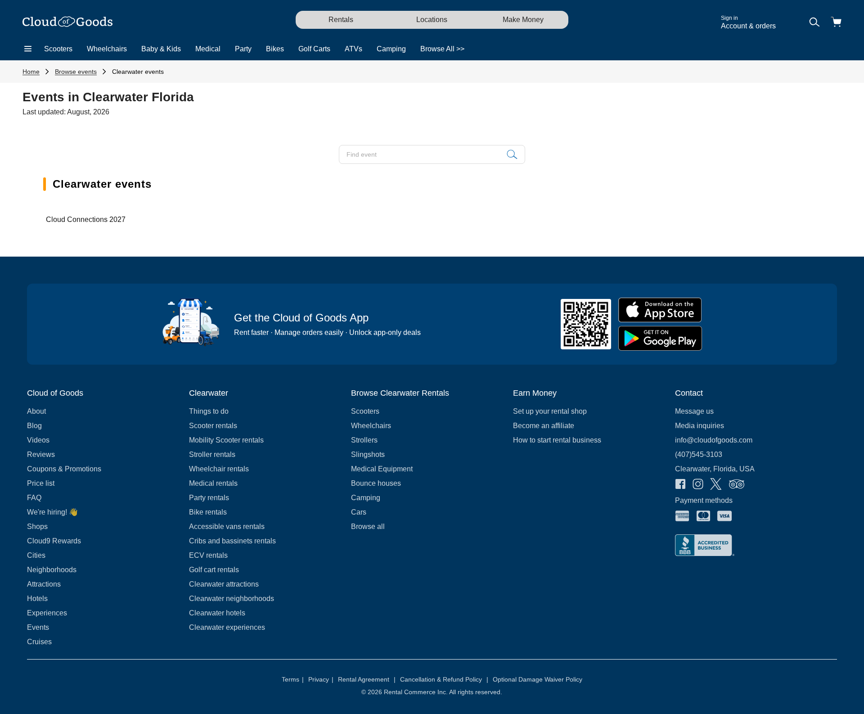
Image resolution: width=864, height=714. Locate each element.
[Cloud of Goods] (67, 22)
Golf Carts (314, 49)
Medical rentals (213, 483)
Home (31, 71)
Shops (37, 526)
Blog (34, 425)
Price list (40, 483)
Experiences (47, 613)
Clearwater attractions (224, 584)
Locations (431, 19)
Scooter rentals (213, 425)
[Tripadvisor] (737, 485)
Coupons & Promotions (64, 469)
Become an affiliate (543, 425)
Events (38, 627)
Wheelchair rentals (219, 469)
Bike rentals (208, 512)
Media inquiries (699, 425)
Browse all (368, 526)
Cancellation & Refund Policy (444, 679)
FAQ (34, 498)
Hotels (37, 598)
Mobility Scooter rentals (226, 440)
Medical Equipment (382, 469)
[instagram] (698, 485)
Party (243, 49)
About (36, 411)
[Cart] (836, 23)
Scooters (58, 49)
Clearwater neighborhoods (231, 598)
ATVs (353, 49)
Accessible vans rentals (227, 526)
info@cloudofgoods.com (713, 440)
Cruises (39, 642)
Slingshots (368, 454)
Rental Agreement (367, 679)
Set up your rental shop (550, 411)
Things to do (209, 411)
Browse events (76, 71)
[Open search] (814, 23)
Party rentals (209, 498)
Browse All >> (442, 49)
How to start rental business (557, 440)
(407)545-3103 (698, 454)
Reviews (41, 454)
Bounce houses (376, 483)
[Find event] (512, 154)
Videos (38, 440)
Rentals (340, 19)
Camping (391, 49)
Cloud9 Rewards (54, 541)
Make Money (523, 19)
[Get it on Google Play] (660, 338)
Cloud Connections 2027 (86, 219)
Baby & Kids (161, 49)
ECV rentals (208, 555)
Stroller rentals (212, 454)
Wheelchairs (107, 49)
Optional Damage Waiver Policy (537, 679)
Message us (694, 411)
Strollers (364, 440)
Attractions (44, 584)
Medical (207, 49)
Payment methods (704, 500)
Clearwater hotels (217, 613)
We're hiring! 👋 (52, 512)
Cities (36, 555)
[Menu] (27, 49)
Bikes (275, 49)
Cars (358, 512)
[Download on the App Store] (660, 310)
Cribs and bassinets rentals (232, 541)
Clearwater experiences (227, 627)
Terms (293, 679)
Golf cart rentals (214, 570)
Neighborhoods (51, 570)
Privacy (320, 679)
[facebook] (680, 485)
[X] (716, 485)
